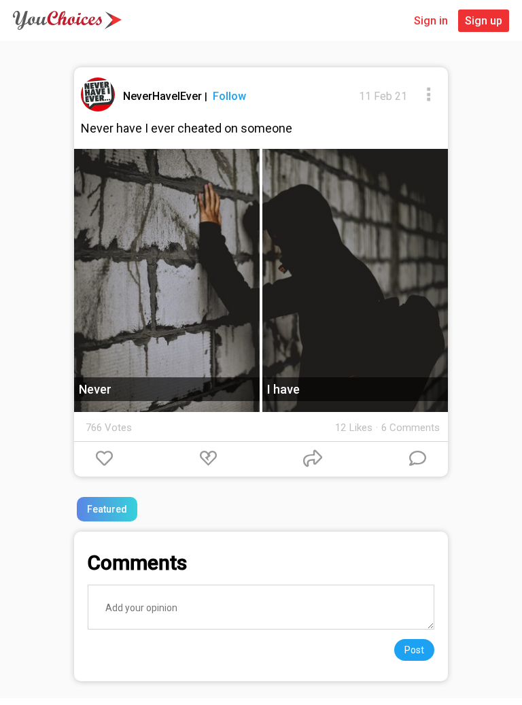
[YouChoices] (67, 20)
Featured (107, 509)
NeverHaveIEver (164, 96)
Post (414, 649)
